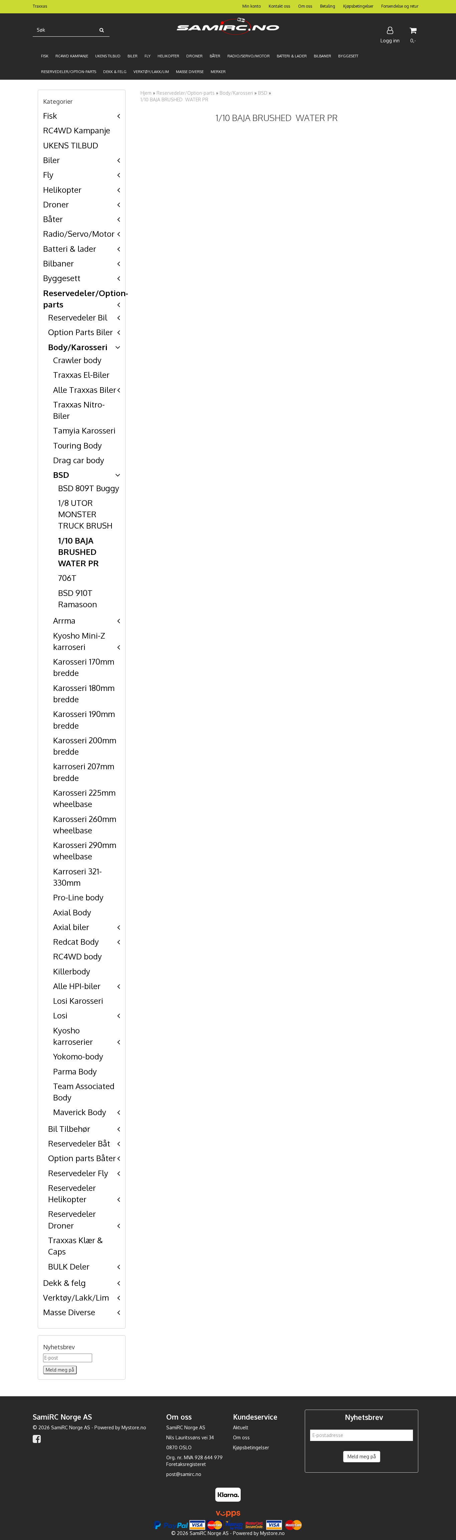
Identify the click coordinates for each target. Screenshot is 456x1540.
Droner (56, 204)
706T (67, 578)
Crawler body (77, 360)
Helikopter (62, 189)
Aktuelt (240, 1427)
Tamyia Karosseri (84, 430)
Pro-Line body (78, 897)
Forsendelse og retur (399, 6)
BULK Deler (68, 1266)
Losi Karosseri (78, 1000)
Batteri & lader (69, 248)
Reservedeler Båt (79, 1143)
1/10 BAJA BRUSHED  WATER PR (78, 552)
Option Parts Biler (80, 332)
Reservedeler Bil (77, 317)
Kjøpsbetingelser (358, 6)
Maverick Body (79, 1112)
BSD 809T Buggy (88, 488)
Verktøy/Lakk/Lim (76, 1297)
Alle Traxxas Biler (84, 389)
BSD (61, 475)
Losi (60, 1015)
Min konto (251, 6)
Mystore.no (134, 1427)
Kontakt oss (279, 6)
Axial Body (72, 912)
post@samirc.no (183, 1474)
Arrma (64, 620)
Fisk (50, 115)
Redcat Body (76, 941)
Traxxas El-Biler (81, 374)
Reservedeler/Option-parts (186, 93)
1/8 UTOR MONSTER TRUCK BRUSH (85, 514)
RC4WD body (77, 956)
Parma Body (75, 1071)
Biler (51, 160)
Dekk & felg (64, 1283)
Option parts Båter (82, 1158)
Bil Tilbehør (69, 1128)
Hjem (146, 93)
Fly (48, 174)
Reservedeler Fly (78, 1173)
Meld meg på (362, 1456)
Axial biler (71, 927)
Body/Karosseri (77, 347)
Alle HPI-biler (76, 986)
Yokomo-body (78, 1056)
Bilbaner (58, 263)
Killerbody (71, 971)
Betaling (327, 6)
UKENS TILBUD (70, 145)
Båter (53, 219)
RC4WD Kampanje (76, 130)
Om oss (305, 6)
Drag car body (78, 460)
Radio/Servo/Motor (79, 233)
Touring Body (77, 445)
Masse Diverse (69, 1312)
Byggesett (61, 278)
